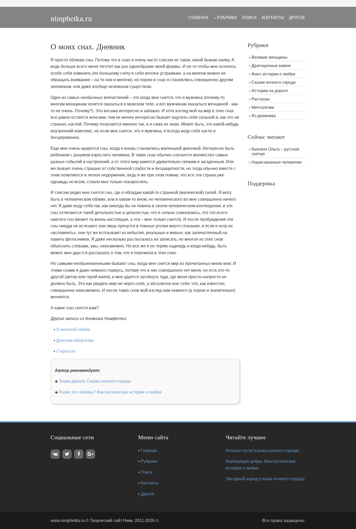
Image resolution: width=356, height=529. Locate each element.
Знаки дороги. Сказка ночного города (95, 381)
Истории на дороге (269, 90)
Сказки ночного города (273, 82)
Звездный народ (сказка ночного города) (265, 479)
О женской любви (73, 329)
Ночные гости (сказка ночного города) (262, 450)
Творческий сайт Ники (111, 520)
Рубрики (227, 17)
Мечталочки (262, 107)
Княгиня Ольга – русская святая (275, 151)
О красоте (66, 351)
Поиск (249, 17)
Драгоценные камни (271, 65)
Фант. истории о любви (273, 74)
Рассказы (260, 99)
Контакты (273, 17)
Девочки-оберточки (75, 340)
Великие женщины (269, 57)
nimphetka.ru (71, 18)
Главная (198, 17)
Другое (297, 17)
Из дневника (263, 116)
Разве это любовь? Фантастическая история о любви (110, 392)
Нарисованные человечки (276, 162)
